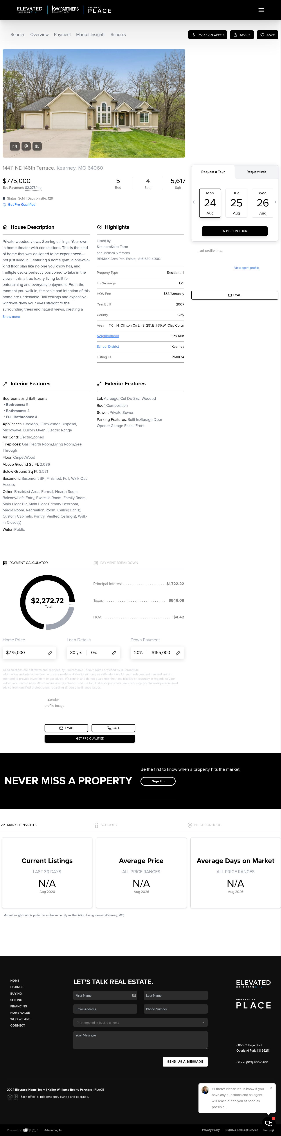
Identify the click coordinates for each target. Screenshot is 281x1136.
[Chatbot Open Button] (269, 1124)
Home (14, 981)
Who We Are (20, 1019)
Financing (18, 1006)
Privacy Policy (211, 1130)
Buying (16, 994)
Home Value (20, 1013)
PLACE (99, 1090)
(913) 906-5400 (257, 1062)
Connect (17, 1025)
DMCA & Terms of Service (241, 1130)
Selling (16, 1000)
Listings (16, 987)
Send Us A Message (185, 1061)
